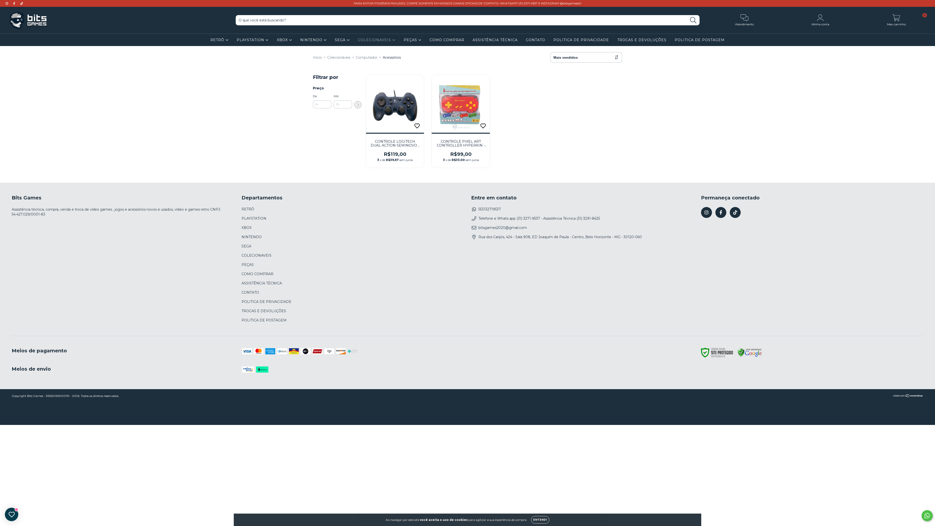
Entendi (540, 519)
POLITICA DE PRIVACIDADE (581, 40)
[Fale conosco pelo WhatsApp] (927, 515)
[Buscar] (693, 20)
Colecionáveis (338, 57)
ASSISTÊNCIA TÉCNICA (495, 40)
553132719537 (489, 209)
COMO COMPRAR (447, 40)
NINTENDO (312, 40)
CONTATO (535, 40)
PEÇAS (411, 40)
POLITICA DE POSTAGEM (700, 40)
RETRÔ (217, 40)
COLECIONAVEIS (375, 40)
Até (336, 96)
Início (317, 57)
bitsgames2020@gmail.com (502, 227)
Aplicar (358, 104)
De (315, 96)
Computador (366, 57)
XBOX (283, 40)
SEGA (341, 40)
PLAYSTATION (251, 40)
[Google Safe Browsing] (750, 356)
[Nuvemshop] (908, 396)
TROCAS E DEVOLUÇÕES (641, 40)
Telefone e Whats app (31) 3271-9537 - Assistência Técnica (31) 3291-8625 (539, 218)
